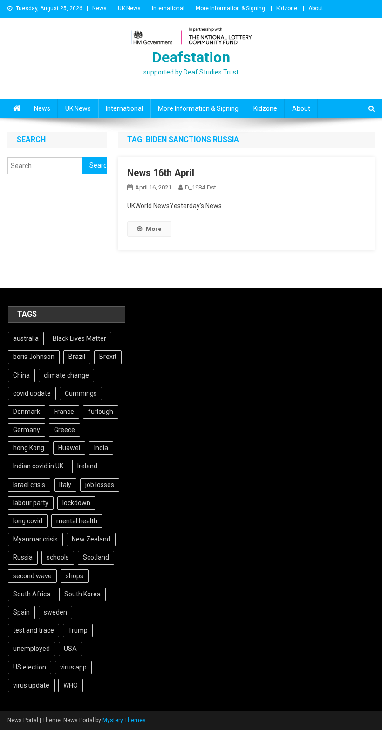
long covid (27, 521)
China (21, 375)
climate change (66, 375)
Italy (65, 484)
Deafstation (191, 57)
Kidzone (286, 8)
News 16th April (160, 172)
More (154, 228)
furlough (100, 411)
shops (74, 576)
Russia (23, 557)
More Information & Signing (230, 8)
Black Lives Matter (79, 338)
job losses (99, 484)
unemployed (31, 648)
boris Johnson (34, 356)
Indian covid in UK (38, 466)
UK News (129, 8)
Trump (78, 630)
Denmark (26, 411)
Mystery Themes (124, 720)
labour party (30, 503)
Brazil (76, 356)
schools (58, 557)
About (315, 8)
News (99, 8)
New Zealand (91, 539)
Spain (21, 612)
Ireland (87, 466)
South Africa (31, 594)
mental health (76, 521)
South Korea (82, 594)
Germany (26, 429)
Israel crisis (29, 484)
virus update (31, 685)
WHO (70, 685)
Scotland (96, 557)
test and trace (33, 630)
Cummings (81, 393)
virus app (73, 667)
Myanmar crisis (35, 539)
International (168, 8)
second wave (32, 576)
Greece (64, 429)
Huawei (69, 448)
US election (29, 667)
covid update (32, 393)
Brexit (107, 356)
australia (26, 338)
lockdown (76, 503)
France (64, 411)
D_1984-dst (200, 187)
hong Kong (28, 448)
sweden (55, 612)
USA (70, 648)
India (101, 448)
